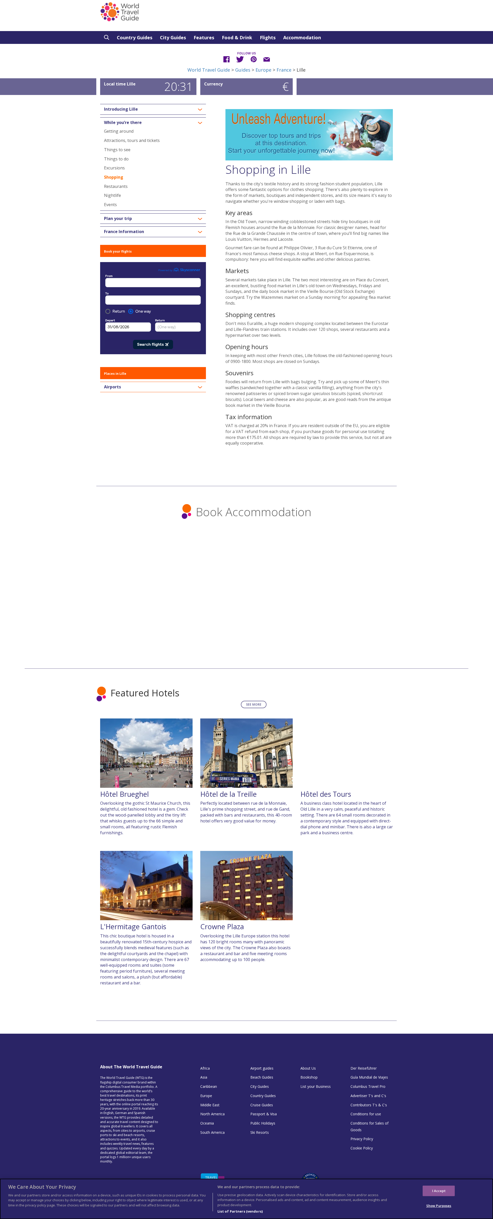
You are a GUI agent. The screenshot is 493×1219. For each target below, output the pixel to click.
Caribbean (208, 1086)
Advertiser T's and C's (368, 1095)
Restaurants (116, 186)
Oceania (207, 1123)
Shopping (113, 177)
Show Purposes (438, 1205)
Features (204, 37)
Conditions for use (365, 1113)
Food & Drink (237, 37)
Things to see (117, 149)
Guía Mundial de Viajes (369, 1077)
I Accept (438, 1190)
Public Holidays (262, 1123)
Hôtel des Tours (325, 794)
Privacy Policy (361, 1138)
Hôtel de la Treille (228, 794)
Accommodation (302, 37)
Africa (205, 1068)
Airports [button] (112, 387)
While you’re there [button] (123, 122)
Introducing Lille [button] (121, 109)
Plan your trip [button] (118, 218)
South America (212, 1132)
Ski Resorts (259, 1132)
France (284, 70)
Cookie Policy (361, 1148)
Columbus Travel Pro (367, 1086)
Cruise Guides (261, 1104)
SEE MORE (253, 704)
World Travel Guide (208, 70)
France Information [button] (124, 231)
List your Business (315, 1086)
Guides (242, 70)
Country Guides (134, 37)
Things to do (116, 159)
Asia (203, 1077)
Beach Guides (261, 1077)
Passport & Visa (263, 1113)
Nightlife (112, 195)
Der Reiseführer (363, 1068)
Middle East (210, 1104)
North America (212, 1113)
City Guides (173, 37)
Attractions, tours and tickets (132, 140)
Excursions (114, 168)
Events (110, 204)
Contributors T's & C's (368, 1104)
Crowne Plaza (222, 926)
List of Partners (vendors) (240, 1211)
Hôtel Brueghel (124, 794)
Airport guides (261, 1068)
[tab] (153, 109)
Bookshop (309, 1077)
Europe (263, 70)
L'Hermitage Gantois (133, 926)
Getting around (119, 131)
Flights (268, 37)
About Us (308, 1068)
